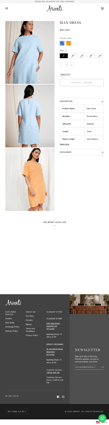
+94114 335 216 (52, 372)
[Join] (100, 367)
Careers (29, 320)
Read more (64, 144)
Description (66, 101)
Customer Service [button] (10, 313)
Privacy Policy (32, 335)
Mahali (28, 324)
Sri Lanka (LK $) (16, 411)
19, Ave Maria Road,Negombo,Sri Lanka (54, 351)
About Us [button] (30, 312)
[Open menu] (9, 8)
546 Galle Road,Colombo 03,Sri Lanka (53, 326)
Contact (8, 318)
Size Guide (9, 323)
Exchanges (65, 152)
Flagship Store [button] (54, 312)
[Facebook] (58, 397)
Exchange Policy (12, 327)
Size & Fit (65, 75)
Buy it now (81, 92)
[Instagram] (63, 397)
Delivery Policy (11, 331)
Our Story (30, 316)
